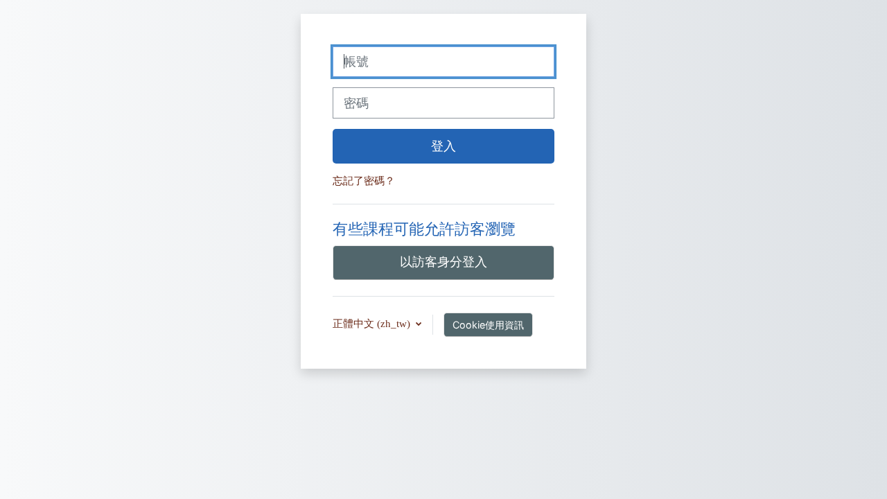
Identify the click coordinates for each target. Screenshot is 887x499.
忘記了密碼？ (364, 181)
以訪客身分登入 (443, 261)
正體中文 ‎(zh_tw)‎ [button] (373, 323)
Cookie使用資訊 (488, 325)
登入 (443, 146)
